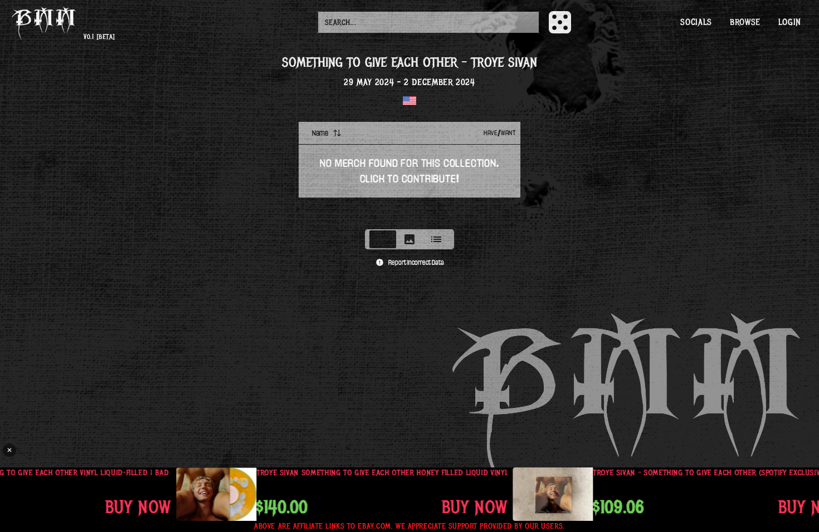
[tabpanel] (409, 172)
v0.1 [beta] (99, 37)
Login (789, 22)
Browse (745, 22)
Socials (695, 22)
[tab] (382, 239)
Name (320, 133)
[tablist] (409, 239)
